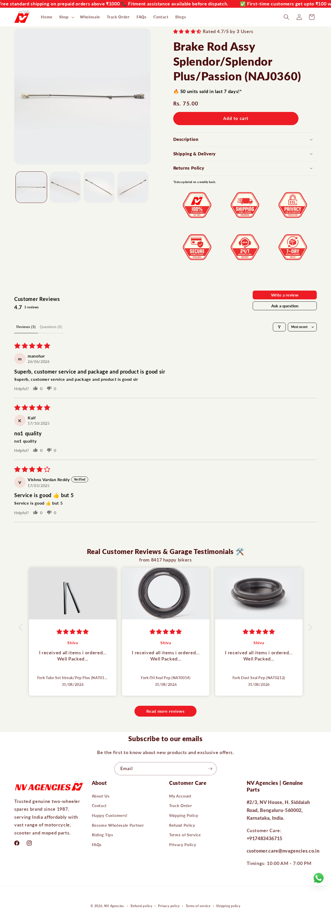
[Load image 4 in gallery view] (132, 187)
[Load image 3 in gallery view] (99, 187)
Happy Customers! (110, 815)
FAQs (97, 844)
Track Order (180, 805)
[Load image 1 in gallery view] (31, 187)
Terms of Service (185, 834)
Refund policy (141, 906)
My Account (180, 796)
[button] (66, 17)
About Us (101, 796)
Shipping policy (228, 906)
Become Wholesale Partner (118, 825)
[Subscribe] (210, 769)
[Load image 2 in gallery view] (65, 187)
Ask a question (284, 305)
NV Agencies (114, 906)
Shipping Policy (183, 815)
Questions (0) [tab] (51, 327)
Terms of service (198, 906)
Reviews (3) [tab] (26, 327)
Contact (99, 805)
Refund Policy (182, 825)
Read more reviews (165, 711)
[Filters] (279, 327)
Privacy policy (169, 906)
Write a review (284, 294)
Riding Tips (102, 834)
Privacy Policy (182, 844)
